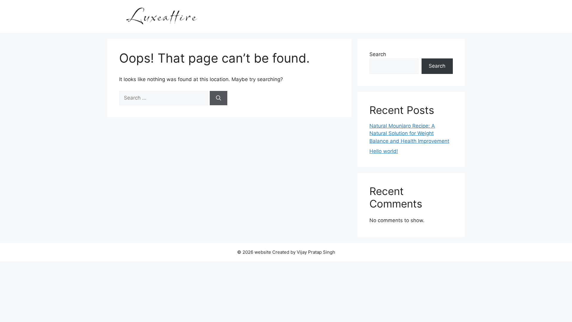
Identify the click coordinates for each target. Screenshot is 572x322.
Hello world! (383, 151)
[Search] (218, 98)
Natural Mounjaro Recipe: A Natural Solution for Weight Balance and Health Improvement (409, 133)
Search (377, 54)
